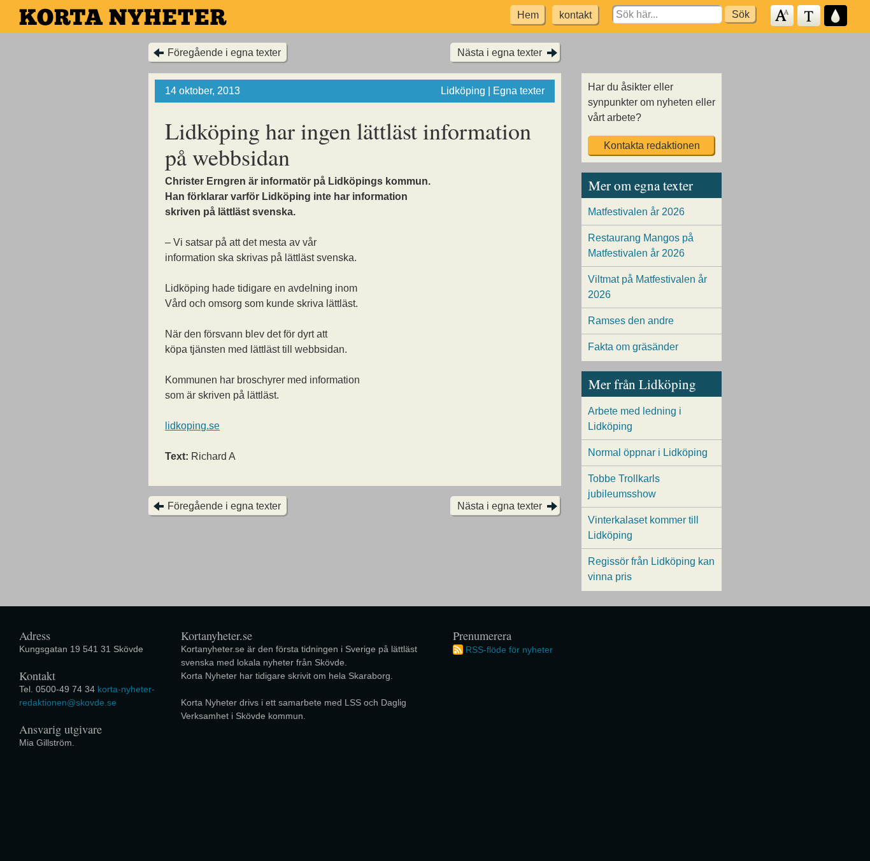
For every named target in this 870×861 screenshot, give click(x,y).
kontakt (575, 15)
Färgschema (836, 16)
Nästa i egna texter (499, 52)
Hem (528, 15)
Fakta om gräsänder (633, 346)
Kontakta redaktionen (652, 145)
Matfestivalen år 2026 (636, 211)
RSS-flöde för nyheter (509, 649)
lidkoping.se (192, 425)
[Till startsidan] (123, 16)
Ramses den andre (631, 320)
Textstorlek (783, 16)
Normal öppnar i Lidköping (648, 452)
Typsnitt (809, 16)
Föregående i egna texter (224, 52)
